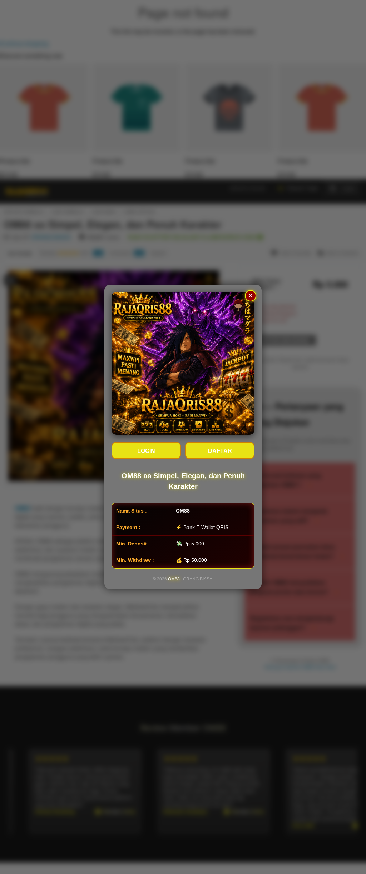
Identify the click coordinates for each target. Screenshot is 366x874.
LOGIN (146, 451)
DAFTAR (220, 451)
